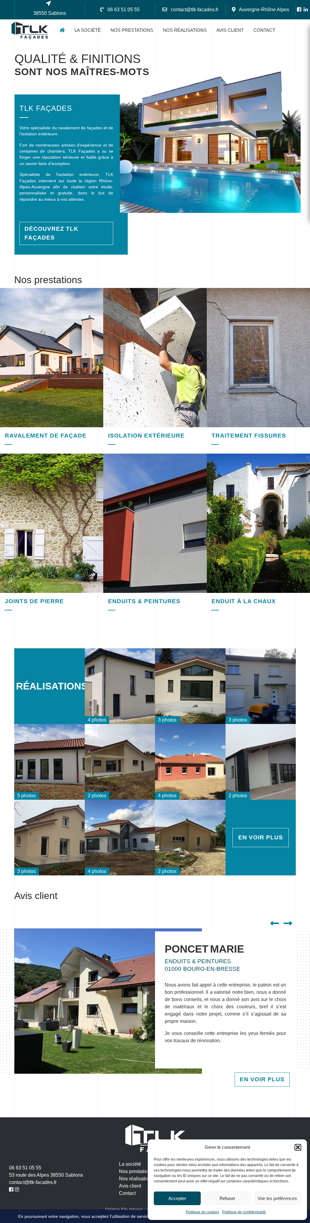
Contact (264, 30)
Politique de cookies (202, 1212)
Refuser (227, 1198)
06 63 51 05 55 (25, 1167)
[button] (298, 1147)
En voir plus (260, 837)
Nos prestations (131, 30)
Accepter (177, 1198)
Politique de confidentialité (244, 1212)
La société (87, 30)
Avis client (230, 30)
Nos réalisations (185, 30)
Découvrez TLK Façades (51, 233)
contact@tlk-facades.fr (33, 1182)
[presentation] (277, 923)
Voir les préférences (277, 1198)
